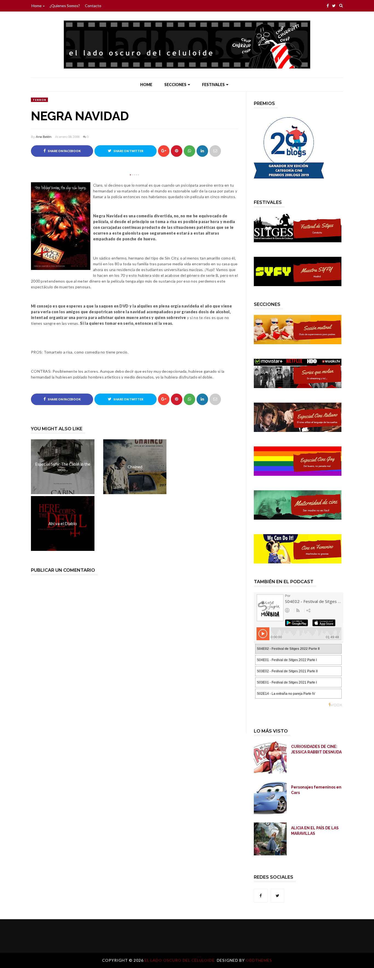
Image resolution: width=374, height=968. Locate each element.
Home (36, 5)
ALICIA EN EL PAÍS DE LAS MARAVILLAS (315, 831)
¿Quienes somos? (65, 5)
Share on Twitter (128, 151)
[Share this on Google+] (163, 151)
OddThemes (259, 960)
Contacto (93, 5)
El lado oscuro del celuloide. (181, 960)
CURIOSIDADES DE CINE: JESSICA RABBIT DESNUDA (316, 749)
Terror (39, 99)
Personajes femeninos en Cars (316, 790)
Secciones (175, 84)
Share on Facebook (64, 151)
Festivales (213, 84)
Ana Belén (43, 137)
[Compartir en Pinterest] (215, 151)
